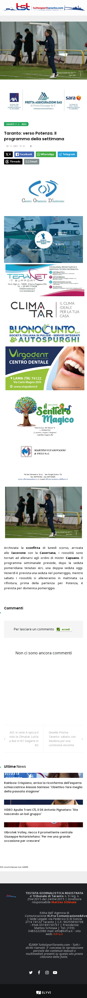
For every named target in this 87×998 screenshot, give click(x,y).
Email (33, 161)
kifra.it (58, 934)
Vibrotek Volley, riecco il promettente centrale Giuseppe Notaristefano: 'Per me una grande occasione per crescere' (38, 836)
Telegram (69, 154)
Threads (15, 161)
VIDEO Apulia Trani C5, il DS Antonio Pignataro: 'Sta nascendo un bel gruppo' (41, 812)
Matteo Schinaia (63, 902)
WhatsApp (47, 154)
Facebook (26, 154)
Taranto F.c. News (16, 124)
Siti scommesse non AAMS (14, 867)
